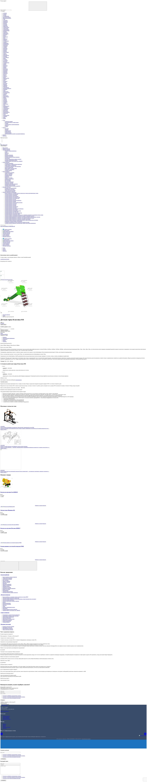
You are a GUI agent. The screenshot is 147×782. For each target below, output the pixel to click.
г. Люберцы (5, 85)
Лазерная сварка (8, 132)
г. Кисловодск (5, 111)
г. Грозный (5, 56)
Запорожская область (7, 18)
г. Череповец (5, 72)
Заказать (44, 505)
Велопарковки (8, 179)
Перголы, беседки (8, 174)
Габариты (5, 337)
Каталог (8, 232)
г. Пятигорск (5, 110)
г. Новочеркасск (6, 96)
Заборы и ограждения (9, 178)
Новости (6, 125)
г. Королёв (5, 84)
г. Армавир (5, 116)
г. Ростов (4, 15)
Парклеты (7, 176)
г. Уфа (4, 19)
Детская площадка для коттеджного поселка (13, 202)
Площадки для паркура (9, 169)
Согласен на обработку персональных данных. (12, 695)
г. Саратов (5, 98)
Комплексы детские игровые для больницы (13, 221)
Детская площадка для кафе (10, 201)
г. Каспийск (5, 48)
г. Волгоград (5, 68)
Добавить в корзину (4, 330)
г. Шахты (4, 94)
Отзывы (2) (5, 339)
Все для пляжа (8, 180)
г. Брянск (4, 64)
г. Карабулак (5, 22)
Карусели (7, 152)
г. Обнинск (5, 76)
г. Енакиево (5, 25)
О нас (4, 120)
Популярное (10, 231)
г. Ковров (4, 66)
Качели (4, 602)
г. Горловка (5, 24)
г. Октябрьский (6, 44)
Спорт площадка (6, 162)
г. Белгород (5, 61)
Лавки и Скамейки (8, 173)
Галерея (6, 123)
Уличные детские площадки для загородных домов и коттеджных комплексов (20, 223)
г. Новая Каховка (6, 30)
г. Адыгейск (5, 20)
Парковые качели (8, 175)
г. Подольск (5, 83)
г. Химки (4, 82)
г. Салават (5, 41)
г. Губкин (4, 63)
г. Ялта (4, 37)
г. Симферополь (6, 16)
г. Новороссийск (6, 115)
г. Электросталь (6, 87)
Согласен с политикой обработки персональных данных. (14, 696)
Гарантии (4, 341)
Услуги (4, 127)
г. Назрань (5, 50)
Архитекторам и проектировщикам (12, 124)
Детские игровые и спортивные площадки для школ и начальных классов (19, 215)
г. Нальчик (5, 23)
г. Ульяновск (5, 107)
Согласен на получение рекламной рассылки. (12, 698)
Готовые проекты (8, 170)
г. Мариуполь (5, 26)
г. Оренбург (5, 89)
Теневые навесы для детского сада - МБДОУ (13, 161)
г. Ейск (4, 117)
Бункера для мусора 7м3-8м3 (10, 188)
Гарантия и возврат (9, 121)
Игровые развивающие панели (11, 160)
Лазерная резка (8, 130)
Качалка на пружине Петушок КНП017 (10, 528)
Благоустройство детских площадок (10, 577)
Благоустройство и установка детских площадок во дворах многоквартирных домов (21, 193)
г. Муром (4, 67)
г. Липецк (5, 79)
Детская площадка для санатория (11, 206)
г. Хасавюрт (5, 46)
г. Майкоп (5, 39)
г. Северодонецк (6, 27)
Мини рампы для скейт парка (11, 168)
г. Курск (4, 77)
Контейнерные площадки (10, 191)
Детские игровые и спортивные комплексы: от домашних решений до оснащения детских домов (24, 214)
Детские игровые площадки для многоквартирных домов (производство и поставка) (19, 599)
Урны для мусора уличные (10, 190)
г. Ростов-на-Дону (6, 92)
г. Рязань (4, 97)
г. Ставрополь (5, 109)
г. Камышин (5, 70)
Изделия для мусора (7, 187)
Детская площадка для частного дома (12, 213)
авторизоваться (19, 379)
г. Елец (4, 80)
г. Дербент (5, 47)
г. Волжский (5, 69)
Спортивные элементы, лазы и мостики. (13, 166)
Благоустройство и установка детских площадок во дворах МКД (15, 596)
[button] (30, 505)
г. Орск (4, 90)
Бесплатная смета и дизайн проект (12, 122)
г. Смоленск (5, 101)
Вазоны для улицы (8, 177)
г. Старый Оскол (6, 62)
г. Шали (4, 58)
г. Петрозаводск (6, 55)
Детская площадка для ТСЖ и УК (11, 211)
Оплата (4, 134)
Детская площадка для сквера (11, 207)
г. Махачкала (5, 21)
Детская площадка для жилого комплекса (13, 200)
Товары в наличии (6, 148)
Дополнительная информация (8, 338)
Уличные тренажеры (9, 163)
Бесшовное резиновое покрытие (11, 183)
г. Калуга (4, 75)
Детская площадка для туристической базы (13, 212)
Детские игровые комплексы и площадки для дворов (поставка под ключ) (19, 218)
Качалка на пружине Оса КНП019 (9, 492)
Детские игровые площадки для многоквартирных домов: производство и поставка (21, 220)
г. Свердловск (5, 28)
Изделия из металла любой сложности (12, 186)
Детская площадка (6, 149)
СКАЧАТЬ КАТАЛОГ (4, 259)
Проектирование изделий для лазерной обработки (15, 133)
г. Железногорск (6, 78)
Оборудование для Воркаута (10, 165)
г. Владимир (5, 65)
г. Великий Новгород (7, 88)
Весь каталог (5, 147)
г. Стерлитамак (6, 40)
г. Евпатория (5, 36)
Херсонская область (7, 17)
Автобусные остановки (9, 172)
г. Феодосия (5, 38)
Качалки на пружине (9, 156)
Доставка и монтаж (6, 727)
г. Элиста (4, 53)
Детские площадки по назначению (9, 192)
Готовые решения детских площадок (12, 157)
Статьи (6, 126)
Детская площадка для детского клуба (12, 197)
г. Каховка (5, 31)
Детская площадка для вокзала (11, 195)
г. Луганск (5, 13)
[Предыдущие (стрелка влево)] (9, 565)
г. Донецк (4, 14)
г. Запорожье (5, 32)
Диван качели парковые (7, 578)
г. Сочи (4, 114)
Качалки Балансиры (9, 155)
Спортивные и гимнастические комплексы (13, 164)
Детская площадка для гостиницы (11, 196)
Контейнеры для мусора (9, 189)
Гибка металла (8, 131)
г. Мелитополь (5, 33)
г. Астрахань (5, 60)
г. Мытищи (5, 86)
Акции (7, 230)
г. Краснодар (5, 113)
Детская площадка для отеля (10, 204)
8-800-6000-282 (12, 226)
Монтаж (6, 129)
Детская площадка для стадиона (11, 209)
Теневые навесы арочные (10, 184)
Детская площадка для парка (10, 205)
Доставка (7, 128)
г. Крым (4, 118)
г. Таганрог (5, 93)
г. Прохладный (6, 52)
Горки (6, 151)
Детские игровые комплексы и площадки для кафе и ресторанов (17, 219)
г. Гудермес (5, 59)
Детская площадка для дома (10, 199)
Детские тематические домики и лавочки (13, 159)
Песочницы (7, 158)
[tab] (75, 337)
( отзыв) (2, 323)
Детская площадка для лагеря (11, 203)
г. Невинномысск (6, 112)
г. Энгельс (5, 99)
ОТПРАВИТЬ (3, 780)
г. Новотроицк (5, 91)
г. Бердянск (5, 34)
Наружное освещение (9, 181)
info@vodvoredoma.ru (4, 226)
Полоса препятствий (9, 167)
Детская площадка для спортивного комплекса (14, 208)
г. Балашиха (5, 81)
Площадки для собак (9, 182)
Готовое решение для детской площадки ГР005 (12, 546)
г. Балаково (5, 100)
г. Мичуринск (5, 103)
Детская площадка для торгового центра (13, 210)
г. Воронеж (5, 71)
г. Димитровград (6, 108)
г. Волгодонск (5, 95)
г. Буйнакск (5, 49)
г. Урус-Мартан (6, 57)
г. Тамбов (4, 102)
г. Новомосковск (6, 106)
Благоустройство (6, 171)
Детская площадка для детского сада (12, 198)
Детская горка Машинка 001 (7, 510)
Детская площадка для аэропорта (11, 194)
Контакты (5, 135)
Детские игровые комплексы (10, 150)
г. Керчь (4, 35)
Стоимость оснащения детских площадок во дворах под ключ (17, 222)
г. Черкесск (5, 54)
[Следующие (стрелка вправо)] (28, 565)
